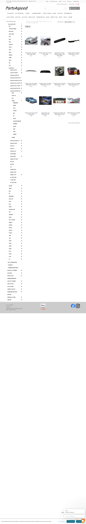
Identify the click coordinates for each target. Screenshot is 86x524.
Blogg (47, 1)
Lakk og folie (10, 283)
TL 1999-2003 (13, 179)
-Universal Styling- (12, 28)
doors (14, 108)
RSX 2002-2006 (13, 177)
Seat (10, 238)
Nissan (10, 217)
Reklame (9, 294)
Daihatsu (10, 55)
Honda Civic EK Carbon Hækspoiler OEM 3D (31, 84)
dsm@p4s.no (8, 306)
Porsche (10, 230)
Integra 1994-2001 (14, 159)
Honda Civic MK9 (13, 143)
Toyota (10, 253)
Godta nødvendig (70, 521)
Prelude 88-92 (13, 169)
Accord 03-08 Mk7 (14, 72)
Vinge (14, 131)
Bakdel (14, 105)
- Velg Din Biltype (11, 24)
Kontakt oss (69, 1)
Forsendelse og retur (53, 1)
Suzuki (10, 248)
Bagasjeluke (15, 102)
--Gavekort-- (10, 265)
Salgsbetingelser (76, 1)
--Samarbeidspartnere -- (13, 267)
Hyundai (10, 185)
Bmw (10, 39)
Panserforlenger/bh (17, 121)
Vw (9, 259)
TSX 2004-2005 (13, 182)
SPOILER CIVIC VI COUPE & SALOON (73, 113)
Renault (10, 232)
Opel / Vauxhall (12, 219)
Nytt (12, 98)
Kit (13, 115)
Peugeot (10, 222)
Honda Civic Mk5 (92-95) (15, 88)
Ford (10, 65)
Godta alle (79, 521)
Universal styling (11, 297)
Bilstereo (9, 273)
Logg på (60, 1)
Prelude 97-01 (13, 174)
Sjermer (14, 126)
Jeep (10, 191)
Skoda (10, 240)
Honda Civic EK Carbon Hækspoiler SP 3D (45, 84)
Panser (14, 118)
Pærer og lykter (11, 289)
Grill (14, 113)
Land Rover (11, 198)
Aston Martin (11, 34)
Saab (10, 235)
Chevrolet (11, 44)
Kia (9, 193)
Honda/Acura (11, 68)
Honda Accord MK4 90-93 (15, 77)
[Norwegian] (78, 4)
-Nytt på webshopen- (12, 262)
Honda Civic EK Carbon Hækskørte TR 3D (74, 53)
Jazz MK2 (12, 164)
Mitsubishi (11, 214)
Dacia (10, 52)
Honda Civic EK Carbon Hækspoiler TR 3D (60, 84)
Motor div (14, 95)
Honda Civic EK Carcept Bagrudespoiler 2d (73, 84)
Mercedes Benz (12, 209)
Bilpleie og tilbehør (12, 270)
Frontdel (14, 110)
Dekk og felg (10, 275)
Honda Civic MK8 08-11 (15, 140)
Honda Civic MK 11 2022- (15, 85)
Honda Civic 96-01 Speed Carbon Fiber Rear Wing (59, 54)
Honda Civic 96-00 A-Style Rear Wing (31, 53)
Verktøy (9, 299)
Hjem (27, 21)
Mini (9, 212)
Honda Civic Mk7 (13, 70)
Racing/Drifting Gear (12, 291)
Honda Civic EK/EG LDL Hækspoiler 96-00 (60, 113)
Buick (10, 41)
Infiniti (10, 188)
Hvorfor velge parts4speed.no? (62, 4)
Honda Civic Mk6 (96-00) (15, 91)
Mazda (10, 206)
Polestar (10, 225)
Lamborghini (11, 196)
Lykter (13, 92)
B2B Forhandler (71, 4)
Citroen (10, 47)
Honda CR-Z (12, 145)
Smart (10, 243)
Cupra (10, 49)
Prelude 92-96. (13, 172)
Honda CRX (12, 148)
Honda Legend (13, 153)
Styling (13, 100)
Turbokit (13, 137)
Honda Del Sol (13, 151)
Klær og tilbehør (11, 281)
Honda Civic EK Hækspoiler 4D (45, 113)
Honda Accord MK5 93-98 (15, 80)
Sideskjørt (15, 123)
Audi (10, 36)
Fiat (9, 62)
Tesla (10, 251)
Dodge (10, 57)
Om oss (64, 1)
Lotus (10, 204)
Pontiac (10, 227)
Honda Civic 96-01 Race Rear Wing (45, 53)
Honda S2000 (13, 156)
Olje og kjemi (10, 286)
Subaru (10, 245)
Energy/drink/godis (11, 278)
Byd (9, 26)
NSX (11, 166)
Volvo (10, 256)
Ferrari (10, 60)
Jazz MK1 (12, 161)
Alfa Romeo (11, 31)
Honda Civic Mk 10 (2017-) (15, 83)
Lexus (10, 201)
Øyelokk (14, 134)
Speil (14, 128)
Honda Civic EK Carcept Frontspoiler (31, 113)
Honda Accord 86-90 (14, 75)
